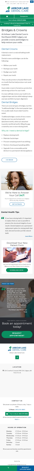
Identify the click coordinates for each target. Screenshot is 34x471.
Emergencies (24, 16)
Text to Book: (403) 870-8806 (17, 20)
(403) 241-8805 (20, 409)
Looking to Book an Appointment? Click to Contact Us (17, 24)
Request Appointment (17, 334)
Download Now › (17, 270)
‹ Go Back (9, 160)
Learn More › (29, 236)
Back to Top (17, 461)
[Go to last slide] (1, 24)
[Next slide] (32, 24)
